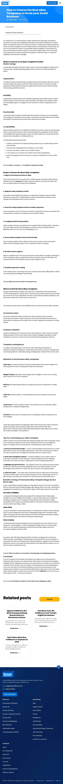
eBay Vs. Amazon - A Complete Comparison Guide (26, 165)
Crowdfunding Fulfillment (11, 732)
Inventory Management (10, 769)
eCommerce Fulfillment (10, 703)
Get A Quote (52, 3)
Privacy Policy (40, 780)
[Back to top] (58, 667)
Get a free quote (9, 694)
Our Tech (5, 762)
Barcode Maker (37, 725)
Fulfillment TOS (50, 780)
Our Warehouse (7, 751)
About (4, 747)
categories (19, 181)
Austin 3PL (6, 754)
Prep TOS (58, 780)
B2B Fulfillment (7, 725)
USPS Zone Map (37, 732)
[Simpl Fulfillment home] (5, 3)
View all (49, 599)
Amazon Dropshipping (10, 721)
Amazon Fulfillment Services (12, 714)
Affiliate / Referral (8, 772)
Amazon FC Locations (40, 739)
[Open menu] (60, 3)
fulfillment (42, 571)
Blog (34, 703)
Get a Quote (6, 758)
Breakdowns (37, 718)
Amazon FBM (7, 718)
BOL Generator (37, 735)
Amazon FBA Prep (8, 710)
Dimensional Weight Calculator (43, 728)
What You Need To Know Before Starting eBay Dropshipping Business (32, 553)
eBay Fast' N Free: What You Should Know (23, 282)
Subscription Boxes (9, 728)
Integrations (7, 765)
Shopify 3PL (6, 707)
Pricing (35, 714)
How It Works (37, 710)
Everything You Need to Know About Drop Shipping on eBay (31, 581)
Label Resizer (37, 721)
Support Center (38, 707)
